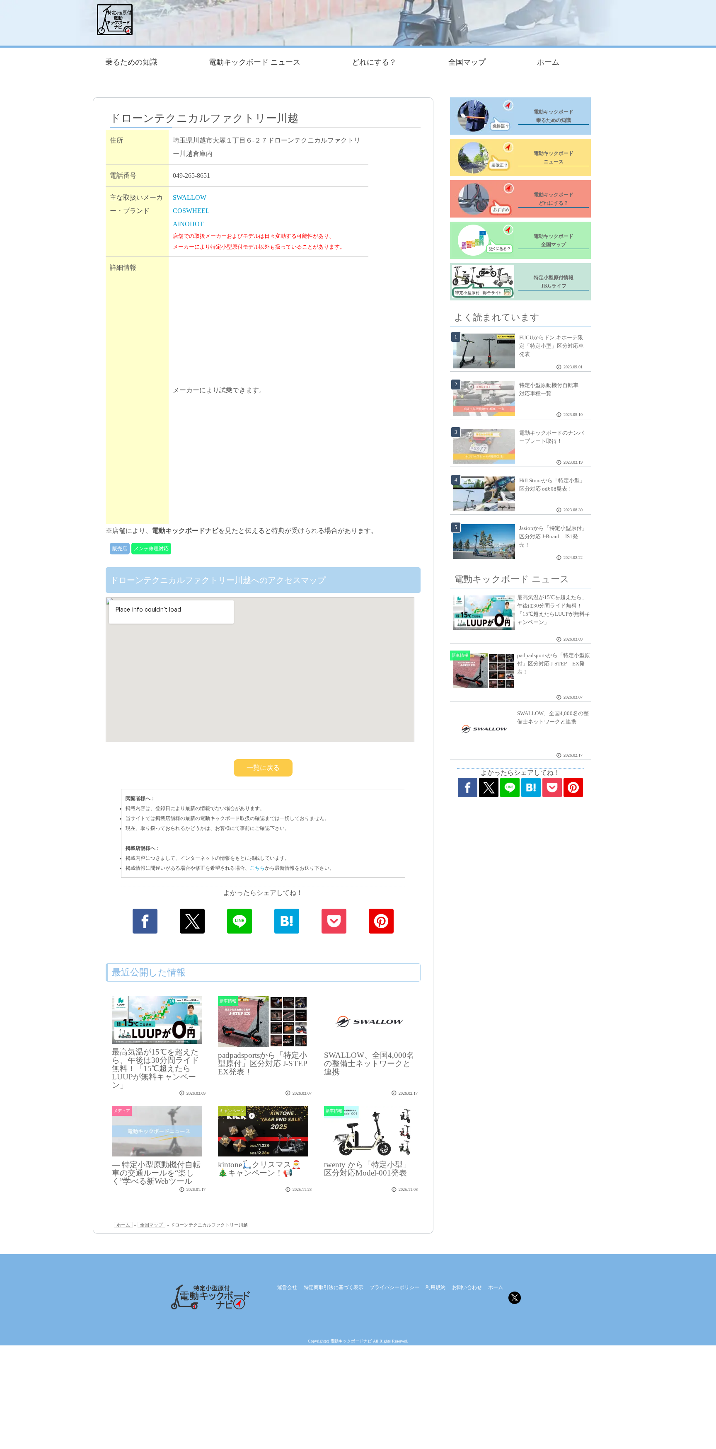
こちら (257, 868)
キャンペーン (232, 1110)
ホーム (548, 62)
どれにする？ (374, 62)
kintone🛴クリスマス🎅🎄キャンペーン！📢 (259, 1168)
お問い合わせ (467, 1287)
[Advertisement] (268, 322)
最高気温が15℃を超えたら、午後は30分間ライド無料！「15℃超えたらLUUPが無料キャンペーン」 (155, 1068)
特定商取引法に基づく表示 (333, 1287)
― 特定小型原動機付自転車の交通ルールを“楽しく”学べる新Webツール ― (157, 1172)
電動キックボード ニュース (254, 62)
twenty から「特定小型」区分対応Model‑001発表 (367, 1168)
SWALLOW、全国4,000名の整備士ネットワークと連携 (369, 1063)
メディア (122, 1110)
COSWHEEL (191, 210)
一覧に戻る (263, 767)
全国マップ (467, 62)
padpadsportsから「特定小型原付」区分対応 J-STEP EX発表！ (266, 1063)
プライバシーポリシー (394, 1287)
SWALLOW (189, 197)
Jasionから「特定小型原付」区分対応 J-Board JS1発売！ (553, 536)
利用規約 (435, 1287)
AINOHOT (188, 223)
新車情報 (228, 1001)
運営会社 (287, 1287)
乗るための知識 (131, 62)
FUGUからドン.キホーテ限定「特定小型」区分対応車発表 (551, 345)
